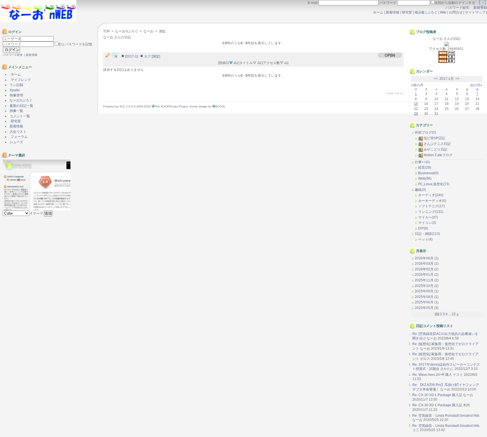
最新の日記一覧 (21, 106)
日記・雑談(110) (427, 234)
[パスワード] (29, 44)
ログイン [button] (11, 50)
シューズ (16, 142)
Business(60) (428, 173)
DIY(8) (423, 228)
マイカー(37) (428, 217)
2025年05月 (424, 308)
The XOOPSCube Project (171, 106)
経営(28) (424, 167)
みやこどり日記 (435, 149)
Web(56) (424, 178)
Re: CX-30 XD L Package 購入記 (437, 395)
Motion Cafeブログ (438, 155)
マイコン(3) (427, 223)
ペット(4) (425, 239)
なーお (148, 31)
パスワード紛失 (457, 8)
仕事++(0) (422, 162)
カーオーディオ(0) (432, 201)
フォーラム (19, 137)
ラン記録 (16, 85)
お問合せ (455, 12)
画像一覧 (16, 111)
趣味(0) (420, 190)
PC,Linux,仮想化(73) (434, 184)
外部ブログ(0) (425, 132)
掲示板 (420, 12)
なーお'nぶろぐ (126, 31)
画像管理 (16, 95)
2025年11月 (424, 280)
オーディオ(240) (430, 195)
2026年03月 (424, 264)
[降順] (254, 62)
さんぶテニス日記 (437, 144)
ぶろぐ (432, 12)
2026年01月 (424, 275)
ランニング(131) (430, 212)
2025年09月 (424, 291)
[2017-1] (131, 56)
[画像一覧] (116, 55)
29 (416, 114)
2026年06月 (424, 258)
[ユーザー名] (28, 39)
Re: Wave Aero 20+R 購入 (432, 375)
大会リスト (18, 132)
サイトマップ (475, 12)
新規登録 (480, 8)
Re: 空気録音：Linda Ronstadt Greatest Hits (445, 416)
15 (416, 104)
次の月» (476, 85)
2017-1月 (446, 79)
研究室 (407, 12)
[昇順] (235, 62)
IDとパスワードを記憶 (75, 44)
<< (436, 79)
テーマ (37, 213)
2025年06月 (424, 302)
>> (457, 79)
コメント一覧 (20, 116)
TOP (106, 31)
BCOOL (220, 106)
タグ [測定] (152, 56)
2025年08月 (424, 297)
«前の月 (417, 85)
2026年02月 (424, 269)
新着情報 (392, 12)
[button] (48, 213)
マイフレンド (20, 80)
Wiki (443, 12)
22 (454, 314)
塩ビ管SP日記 (434, 138)
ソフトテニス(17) (431, 206)
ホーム (378, 12)
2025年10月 (424, 286)
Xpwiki (15, 90)
